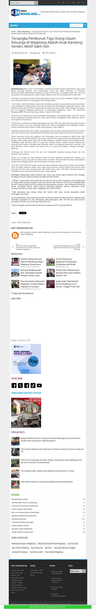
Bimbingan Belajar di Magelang (24, 544)
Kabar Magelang (24, 222)
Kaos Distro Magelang (20, 548)
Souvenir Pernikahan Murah (58, 595)
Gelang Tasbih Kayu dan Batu (57, 572)
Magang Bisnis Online (20, 525)
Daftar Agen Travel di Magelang (24, 503)
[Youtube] (73, 2)
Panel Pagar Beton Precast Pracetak (57, 580)
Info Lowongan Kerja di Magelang (25, 512)
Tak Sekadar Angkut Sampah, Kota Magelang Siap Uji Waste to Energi (47, 471)
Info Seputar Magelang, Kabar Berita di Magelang (30, 604)
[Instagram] (79, 2)
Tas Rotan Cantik (36, 552)
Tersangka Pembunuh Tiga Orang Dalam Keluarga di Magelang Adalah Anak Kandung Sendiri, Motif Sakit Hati (46, 42)
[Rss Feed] (84, 2)
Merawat (31, 25)
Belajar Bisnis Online (20, 499)
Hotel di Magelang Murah (22, 509)
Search (85, 25)
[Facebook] (59, 2)
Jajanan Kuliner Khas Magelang (24, 516)
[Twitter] (63, 2)
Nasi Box (48, 548)
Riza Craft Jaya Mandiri (57, 588)
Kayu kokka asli (37, 548)
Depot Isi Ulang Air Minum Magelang (52, 544)
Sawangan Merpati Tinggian (64, 548)
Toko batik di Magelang (54, 552)
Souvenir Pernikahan (20, 552)
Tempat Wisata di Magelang (22, 532)
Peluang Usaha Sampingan (22, 529)
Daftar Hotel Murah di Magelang (25, 506)
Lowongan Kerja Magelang (23, 522)
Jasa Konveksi (73, 544)
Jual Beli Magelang (19, 519)
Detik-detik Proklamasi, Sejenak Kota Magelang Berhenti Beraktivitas (47, 482)
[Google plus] (68, 2)
